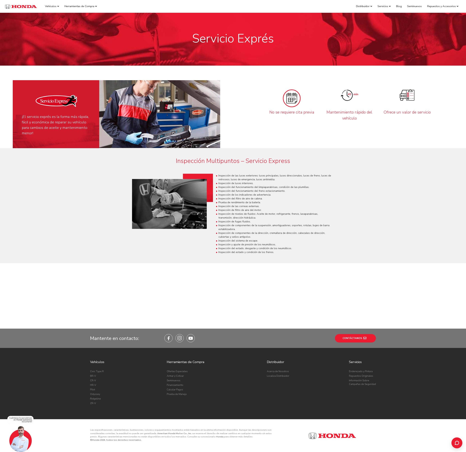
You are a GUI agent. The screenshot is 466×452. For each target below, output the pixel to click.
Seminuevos (173, 380)
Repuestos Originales (361, 376)
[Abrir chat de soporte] (456, 442)
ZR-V (93, 403)
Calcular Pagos (175, 389)
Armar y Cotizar (175, 376)
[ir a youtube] (191, 338)
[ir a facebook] (168, 338)
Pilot (92, 389)
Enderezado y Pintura (361, 371)
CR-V (93, 380)
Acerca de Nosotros (278, 371)
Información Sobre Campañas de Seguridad (362, 382)
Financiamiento (175, 385)
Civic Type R (97, 371)
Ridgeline (95, 398)
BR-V (93, 376)
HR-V (93, 385)
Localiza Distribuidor (278, 376)
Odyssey (95, 394)
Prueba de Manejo (177, 394)
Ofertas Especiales (177, 371)
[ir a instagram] (179, 338)
